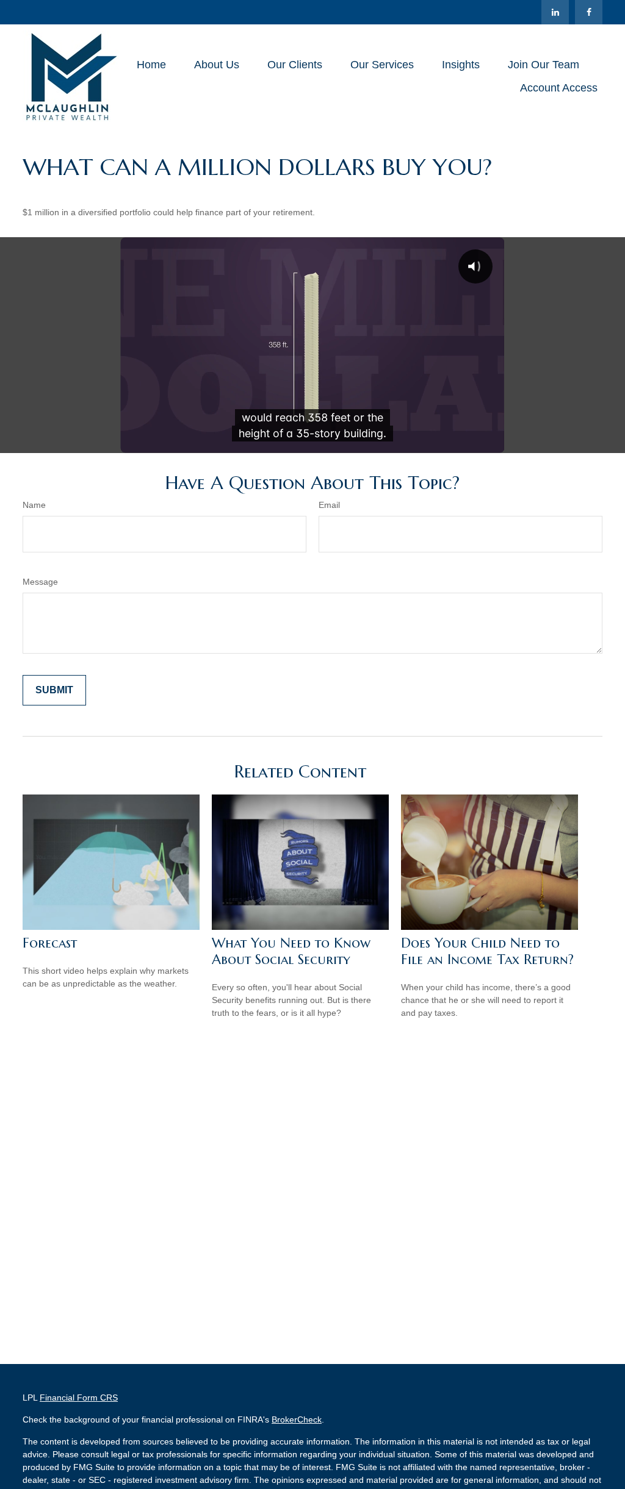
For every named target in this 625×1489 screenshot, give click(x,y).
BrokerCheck (297, 1419)
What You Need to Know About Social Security (291, 951)
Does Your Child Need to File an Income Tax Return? (487, 951)
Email (329, 505)
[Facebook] (588, 12)
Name (34, 505)
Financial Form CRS (79, 1397)
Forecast (50, 943)
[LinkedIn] (555, 12)
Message (40, 582)
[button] (151, 64)
